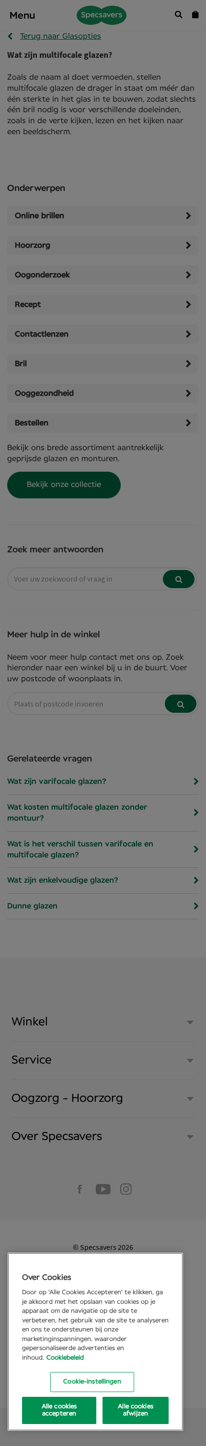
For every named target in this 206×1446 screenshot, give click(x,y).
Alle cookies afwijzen (135, 1410)
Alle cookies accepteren (59, 1410)
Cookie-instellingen (92, 1382)
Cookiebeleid (65, 1358)
